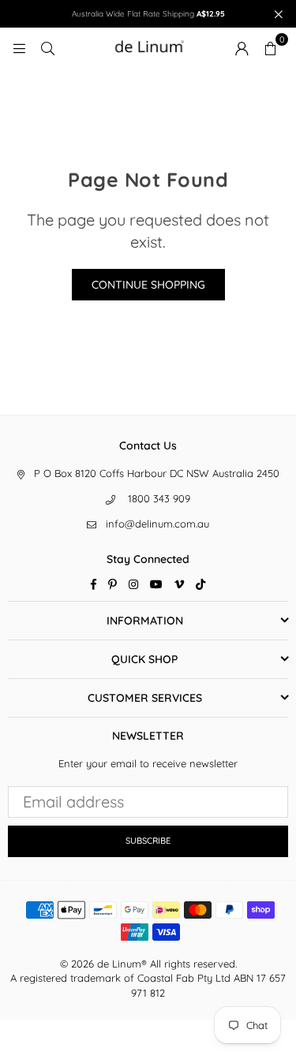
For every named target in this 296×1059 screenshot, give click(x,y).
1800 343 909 (159, 498)
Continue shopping (148, 285)
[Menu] (19, 47)
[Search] (47, 47)
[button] (270, 47)
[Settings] (241, 47)
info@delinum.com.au (157, 523)
